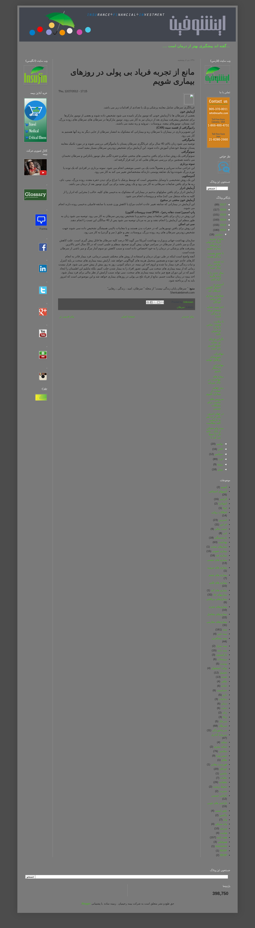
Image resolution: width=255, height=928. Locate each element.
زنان (224, 712)
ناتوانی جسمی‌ (219, 795)
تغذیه (224, 676)
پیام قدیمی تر (66, 316)
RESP (223, 855)
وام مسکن (221, 823)
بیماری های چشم (218, 574)
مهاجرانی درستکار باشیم (218, 368)
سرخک (223, 721)
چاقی (224, 681)
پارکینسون (221, 654)
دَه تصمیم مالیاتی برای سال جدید (216, 264)
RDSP (223, 850)
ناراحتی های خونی (217, 802)
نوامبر (219, 443)
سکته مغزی (220, 746)
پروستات (222, 659)
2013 (222, 224)
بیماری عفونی (219, 551)
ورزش (223, 828)
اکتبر (220, 448)
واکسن (223, 815)
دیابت (224, 707)
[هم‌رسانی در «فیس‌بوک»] (151, 302)
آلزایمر (223, 498)
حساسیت (222, 690)
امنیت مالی (221, 528)
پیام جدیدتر (188, 316)
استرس (223, 519)
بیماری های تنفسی (217, 559)
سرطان (181, 307)
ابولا (225, 507)
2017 (222, 204)
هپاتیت (223, 832)
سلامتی (223, 751)
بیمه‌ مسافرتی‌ (219, 638)
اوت (220, 459)
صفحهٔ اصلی (128, 316)
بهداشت (222, 542)
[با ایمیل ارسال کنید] (162, 302)
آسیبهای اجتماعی (218, 491)
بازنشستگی (220, 537)
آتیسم (224, 487)
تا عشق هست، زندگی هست (215, 255)
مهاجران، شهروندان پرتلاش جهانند (215, 356)
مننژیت (223, 791)
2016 (222, 209)
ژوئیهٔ (220, 464)
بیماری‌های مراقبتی (216, 599)
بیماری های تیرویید (217, 567)
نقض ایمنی (221, 810)
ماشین (223, 773)
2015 (222, 214)
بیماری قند (221, 555)
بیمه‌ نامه (222, 650)
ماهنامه (223, 782)
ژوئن (220, 469)
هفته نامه (222, 837)
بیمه (225, 629)
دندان (224, 703)
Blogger (86, 903)
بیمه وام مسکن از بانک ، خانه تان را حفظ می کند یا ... (215, 433)
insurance (221, 846)
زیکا (225, 716)
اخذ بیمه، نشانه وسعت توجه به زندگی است (215, 311)
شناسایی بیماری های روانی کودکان (215, 298)
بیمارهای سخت (219, 546)
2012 (222, 229)
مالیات (223, 777)
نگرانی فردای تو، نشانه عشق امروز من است (216, 344)
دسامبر (218, 234)
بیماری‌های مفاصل (217, 614)
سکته (224, 742)
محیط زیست (220, 786)
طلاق (224, 759)
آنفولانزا (222, 503)
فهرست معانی (219, 764)
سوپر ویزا (221, 755)
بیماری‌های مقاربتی (216, 621)
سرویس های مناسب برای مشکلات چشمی (215, 403)
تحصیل (223, 672)
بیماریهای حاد (220, 594)
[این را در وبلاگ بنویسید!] (158, 302)
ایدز (225, 533)
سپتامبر (218, 454)
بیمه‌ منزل (221, 645)
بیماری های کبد (219, 590)
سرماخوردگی (219, 730)
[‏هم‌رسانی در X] (155, 302)
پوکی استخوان (219, 668)
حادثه (224, 685)
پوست (223, 663)
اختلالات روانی (219, 512)
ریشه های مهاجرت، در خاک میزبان (216, 379)
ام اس (223, 524)
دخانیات (223, 699)
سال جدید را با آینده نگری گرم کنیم (216, 276)
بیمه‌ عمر (222, 633)
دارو (225, 694)
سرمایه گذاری (219, 734)
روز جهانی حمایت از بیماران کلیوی (215, 390)
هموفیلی (222, 841)
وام (225, 819)
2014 (222, 219)
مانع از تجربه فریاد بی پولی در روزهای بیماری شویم (215, 243)
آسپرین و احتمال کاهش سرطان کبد (215, 287)
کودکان (223, 768)
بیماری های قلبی (218, 582)
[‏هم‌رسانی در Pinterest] (148, 302)
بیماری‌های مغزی (218, 606)
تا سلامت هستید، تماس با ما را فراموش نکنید (215, 328)
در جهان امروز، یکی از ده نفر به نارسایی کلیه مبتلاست (215, 418)
